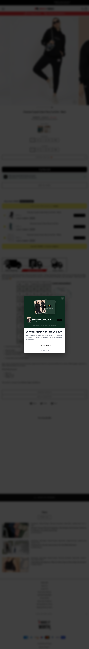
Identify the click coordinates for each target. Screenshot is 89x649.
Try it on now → (44, 345)
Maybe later (44, 350)
